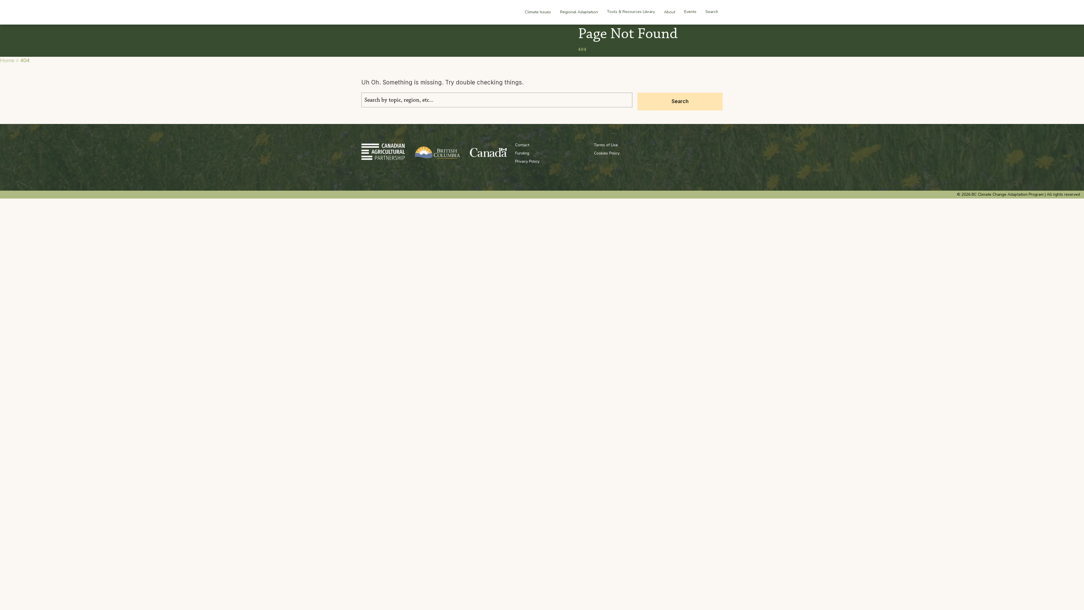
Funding (522, 153)
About (669, 11)
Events (690, 11)
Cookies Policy (607, 153)
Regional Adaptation (579, 11)
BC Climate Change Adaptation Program (395, 12)
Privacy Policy (527, 161)
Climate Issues (538, 11)
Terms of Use (606, 145)
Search (711, 11)
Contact (522, 145)
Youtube (679, 145)
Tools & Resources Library (631, 11)
